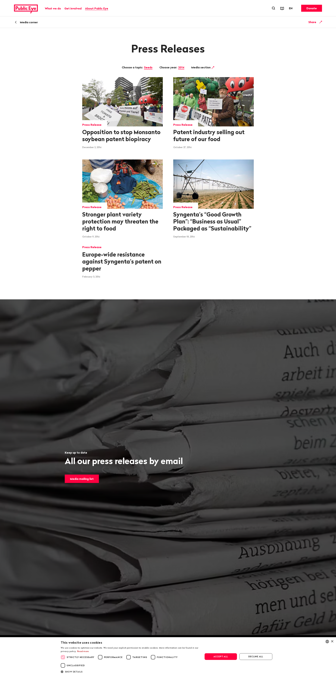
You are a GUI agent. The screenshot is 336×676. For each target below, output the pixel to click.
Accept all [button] (221, 656)
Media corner (29, 22)
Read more (83, 651)
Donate (311, 8)
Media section (201, 67)
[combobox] (327, 641)
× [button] (332, 641)
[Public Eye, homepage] (26, 8)
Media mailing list (82, 479)
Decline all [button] (255, 656)
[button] (130, 671)
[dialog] (168, 656)
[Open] (320, 22)
